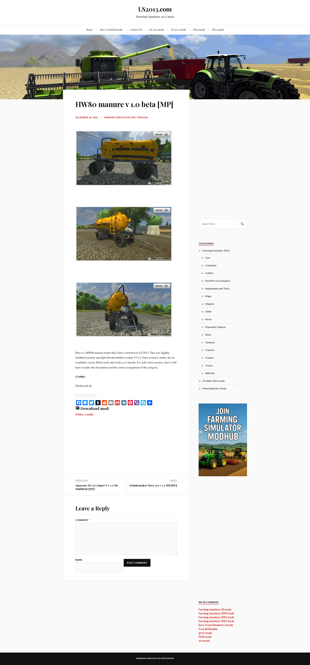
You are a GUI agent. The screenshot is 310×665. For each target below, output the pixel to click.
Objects (209, 303)
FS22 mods (218, 29)
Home (89, 29)
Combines (211, 265)
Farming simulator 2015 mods (216, 617)
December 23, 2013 (86, 117)
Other (208, 311)
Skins (208, 334)
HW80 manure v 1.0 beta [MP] (124, 104)
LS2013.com (155, 9)
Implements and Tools (217, 288)
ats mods (204, 640)
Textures (210, 342)
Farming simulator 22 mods (215, 609)
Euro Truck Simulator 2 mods (216, 625)
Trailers (142, 117)
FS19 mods (199, 29)
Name (79, 560)
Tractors (210, 349)
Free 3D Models (208, 629)
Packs (208, 319)
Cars (207, 257)
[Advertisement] (126, 449)
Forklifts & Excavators (217, 280)
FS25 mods (205, 636)
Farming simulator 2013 (119, 117)
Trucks (209, 365)
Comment (82, 520)
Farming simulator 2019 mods (216, 613)
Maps (208, 296)
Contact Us (136, 29)
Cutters (209, 272)
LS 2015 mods (156, 29)
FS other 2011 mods (213, 380)
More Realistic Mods (214, 388)
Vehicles (210, 373)
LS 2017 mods (178, 29)
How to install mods (111, 29)
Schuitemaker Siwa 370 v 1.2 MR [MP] (153, 485)
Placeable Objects (215, 326)
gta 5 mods (205, 632)
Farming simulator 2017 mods (216, 621)
